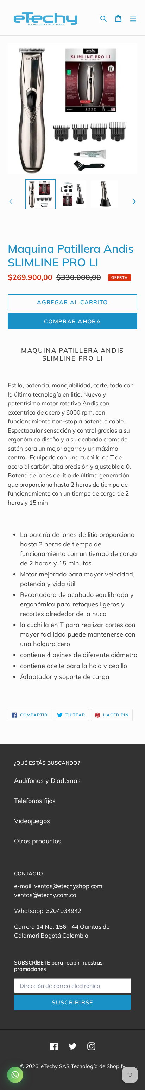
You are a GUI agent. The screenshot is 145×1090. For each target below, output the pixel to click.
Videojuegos (32, 821)
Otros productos (37, 841)
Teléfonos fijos (35, 801)
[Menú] (133, 18)
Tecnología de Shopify (98, 1066)
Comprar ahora (72, 321)
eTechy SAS (55, 1066)
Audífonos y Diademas (47, 781)
